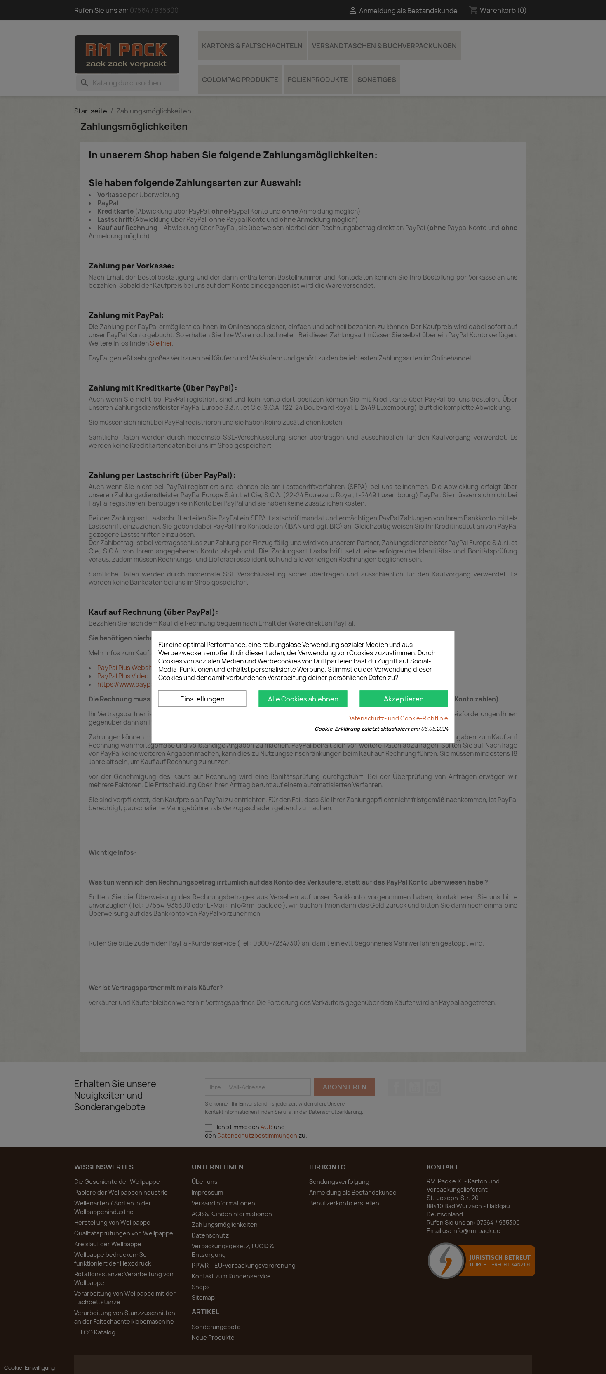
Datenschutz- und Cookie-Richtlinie (397, 718)
